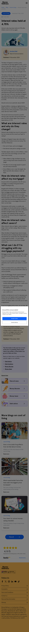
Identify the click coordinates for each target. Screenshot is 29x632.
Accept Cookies (14, 318)
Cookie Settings (14, 322)
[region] (14, 316)
